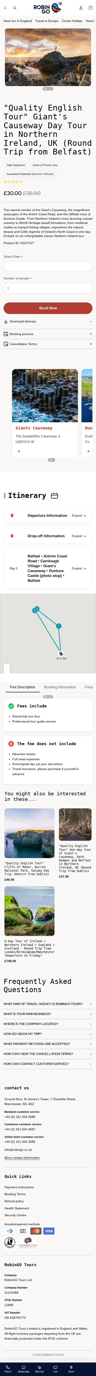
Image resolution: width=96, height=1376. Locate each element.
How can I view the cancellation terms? (38, 1054)
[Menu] (5, 8)
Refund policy (14, 1201)
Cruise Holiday (72, 21)
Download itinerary (23, 321)
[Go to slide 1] (45, 88)
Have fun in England (17, 21)
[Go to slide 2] (47, 88)
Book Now (48, 308)
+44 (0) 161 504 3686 (19, 1141)
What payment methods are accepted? (37, 1044)
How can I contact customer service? (36, 1064)
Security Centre (15, 1215)
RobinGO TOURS (53, 1354)
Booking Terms (14, 1194)
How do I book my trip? (23, 1034)
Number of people (16, 278)
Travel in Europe (46, 21)
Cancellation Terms (23, 344)
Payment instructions (19, 1187)
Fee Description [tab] (22, 687)
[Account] (81, 8)
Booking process (21, 334)
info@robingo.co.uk (18, 1149)
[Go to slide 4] (50, 88)
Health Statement (16, 1208)
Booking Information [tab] (60, 687)
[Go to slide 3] (48, 88)
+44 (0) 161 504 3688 (19, 1117)
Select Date (12, 256)
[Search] (15, 8)
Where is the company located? (31, 1024)
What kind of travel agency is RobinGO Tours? (43, 1004)
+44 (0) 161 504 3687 (19, 1129)
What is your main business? (27, 1014)
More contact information (22, 1157)
